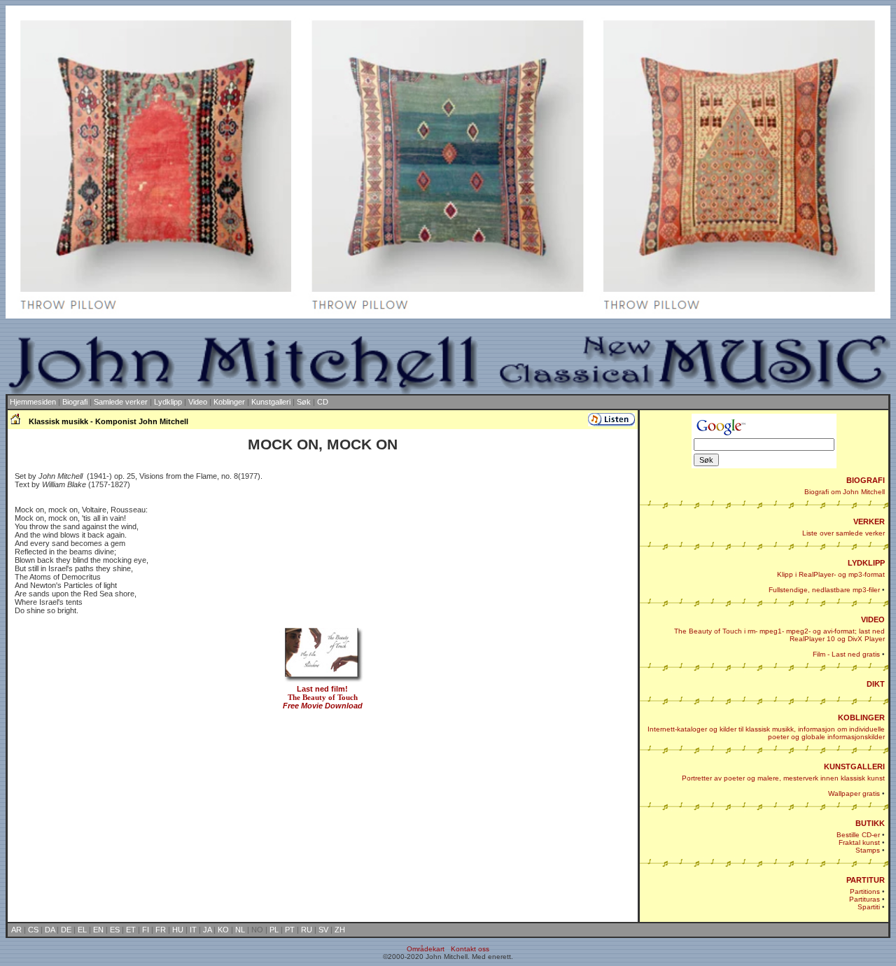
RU (306, 929)
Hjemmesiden (33, 402)
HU (177, 929)
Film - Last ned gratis (846, 654)
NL (240, 929)
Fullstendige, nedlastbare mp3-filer (824, 590)
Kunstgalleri (270, 402)
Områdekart (425, 949)
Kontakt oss (470, 949)
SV (323, 929)
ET (131, 929)
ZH (340, 929)
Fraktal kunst (859, 842)
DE (66, 929)
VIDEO (873, 619)
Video (197, 402)
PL (274, 929)
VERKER (869, 521)
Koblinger (229, 402)
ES (115, 929)
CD (322, 402)
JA (207, 929)
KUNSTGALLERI (854, 766)
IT (193, 929)
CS (33, 929)
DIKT (876, 684)
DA (50, 929)
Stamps (867, 850)
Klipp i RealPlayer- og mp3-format (831, 574)
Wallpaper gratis (854, 793)
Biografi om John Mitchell (844, 492)
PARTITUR (865, 880)
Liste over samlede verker (843, 533)
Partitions (865, 891)
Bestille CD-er (858, 835)
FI (145, 929)
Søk (304, 402)
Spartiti (869, 907)
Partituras (864, 899)
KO (223, 929)
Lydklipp (168, 402)
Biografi (75, 402)
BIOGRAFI (865, 480)
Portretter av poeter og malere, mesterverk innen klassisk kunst (783, 778)
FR (160, 929)
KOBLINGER (861, 717)
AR (16, 929)
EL (82, 929)
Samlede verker (121, 402)
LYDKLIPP (866, 563)
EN (98, 929)
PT (290, 929)
